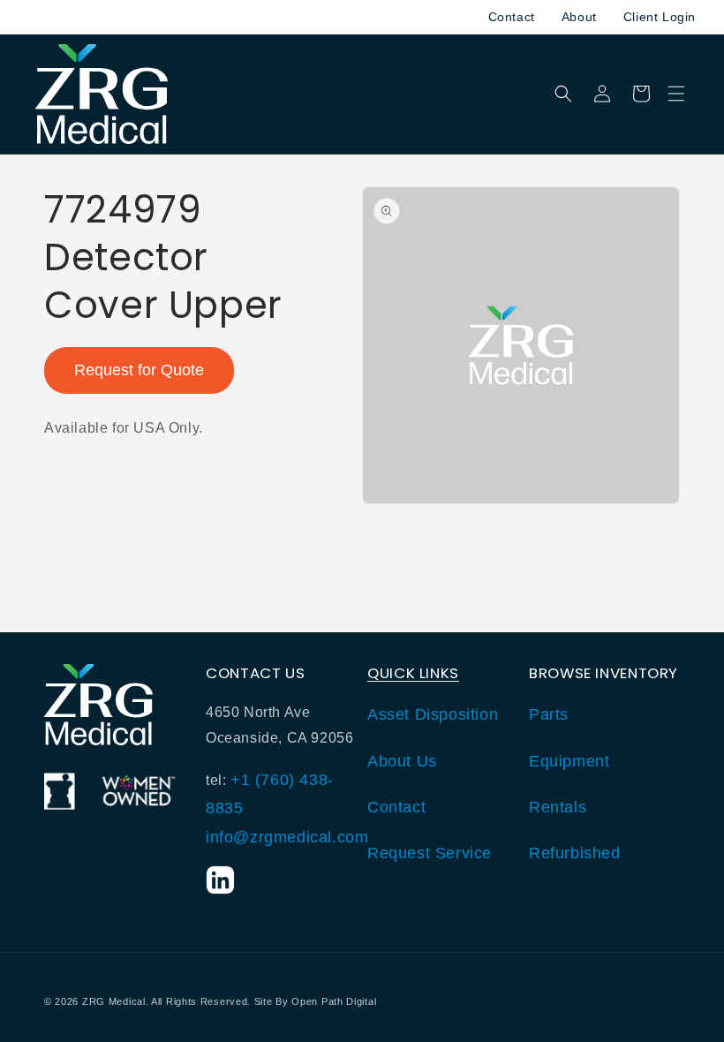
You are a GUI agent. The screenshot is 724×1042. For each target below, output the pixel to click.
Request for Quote (139, 370)
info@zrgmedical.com (287, 837)
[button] (676, 93)
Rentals (557, 807)
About (579, 17)
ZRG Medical (114, 1001)
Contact (511, 17)
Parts (549, 714)
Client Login (659, 17)
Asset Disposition (432, 714)
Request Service (429, 853)
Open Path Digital (333, 1001)
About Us (402, 761)
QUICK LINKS (413, 672)
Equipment (569, 761)
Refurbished (575, 853)
